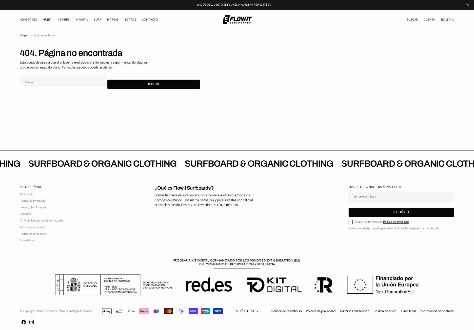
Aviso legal (408, 311)
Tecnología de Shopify (78, 311)
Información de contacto (437, 311)
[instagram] (32, 322)
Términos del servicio (354, 311)
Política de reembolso (286, 311)
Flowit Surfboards (46, 311)
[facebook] (24, 322)
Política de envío (385, 311)
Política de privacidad (396, 222)
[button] (429, 20)
